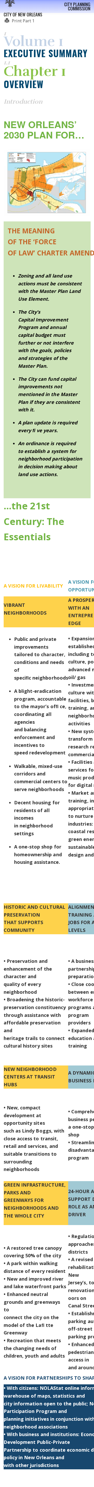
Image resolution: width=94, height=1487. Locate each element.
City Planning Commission (77, 6)
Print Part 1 (22, 21)
